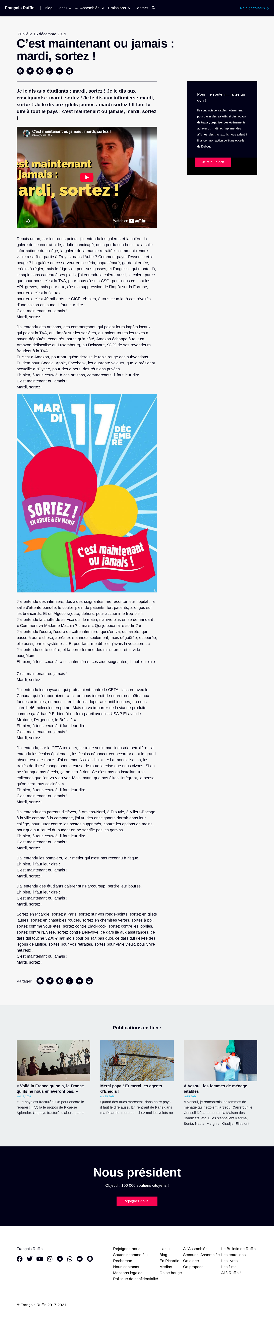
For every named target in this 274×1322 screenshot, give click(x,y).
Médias (165, 1267)
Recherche (122, 1261)
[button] (20, 71)
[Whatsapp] (70, 1259)
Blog (49, 8)
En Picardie (169, 1261)
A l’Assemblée (87, 8)
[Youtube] (40, 1259)
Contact (141, 8)
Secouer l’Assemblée (201, 1255)
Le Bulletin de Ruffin (238, 1249)
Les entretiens (233, 1255)
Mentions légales (127, 1273)
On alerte (191, 1261)
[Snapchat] (90, 1259)
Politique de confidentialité (135, 1279)
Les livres (229, 1261)
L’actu (62, 8)
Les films (228, 1267)
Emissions (117, 8)
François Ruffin (20, 8)
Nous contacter (126, 1267)
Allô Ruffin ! (231, 1273)
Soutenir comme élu (130, 1255)
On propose (193, 1267)
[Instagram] (50, 1259)
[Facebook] (20, 1259)
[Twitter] (30, 1259)
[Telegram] (60, 1259)
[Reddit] (80, 1259)
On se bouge (170, 1273)
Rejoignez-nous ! (127, 1249)
